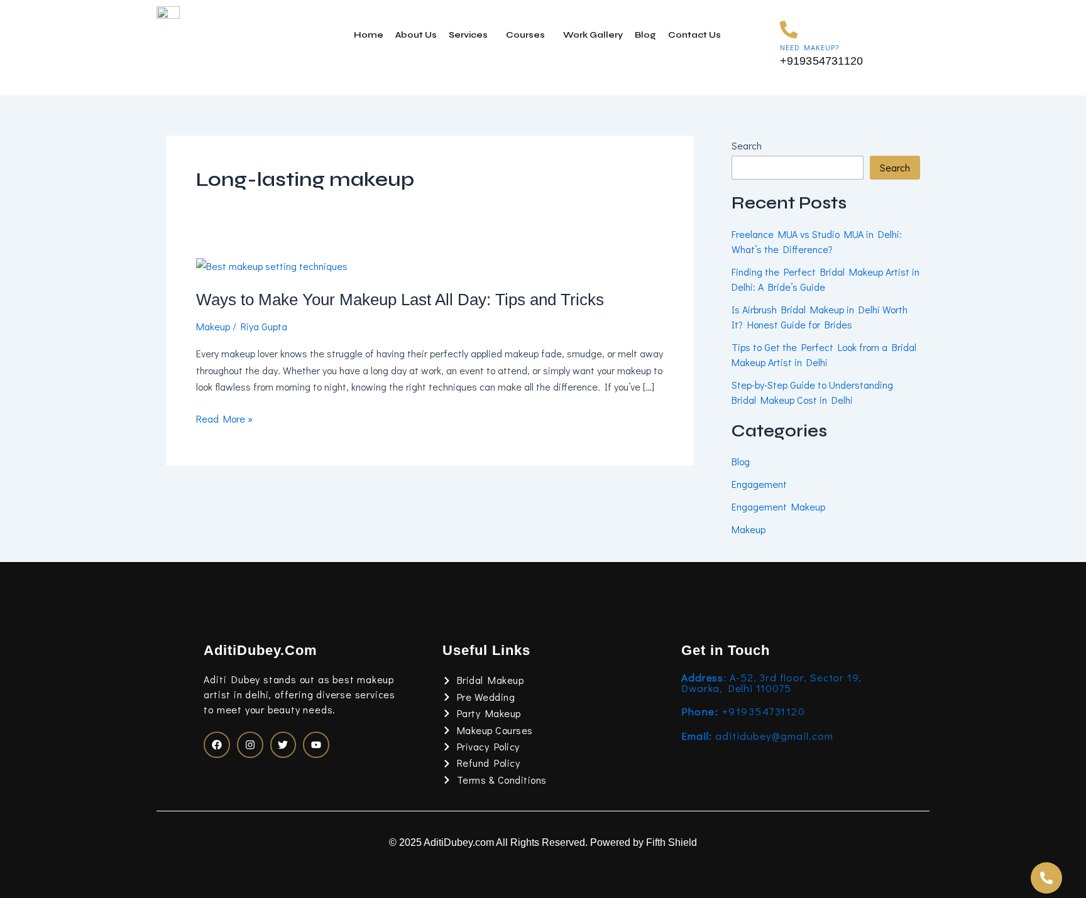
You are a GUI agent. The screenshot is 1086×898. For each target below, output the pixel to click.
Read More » (224, 419)
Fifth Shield (671, 842)
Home (368, 35)
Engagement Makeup (778, 506)
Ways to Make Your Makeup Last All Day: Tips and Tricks (400, 299)
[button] (471, 35)
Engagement (759, 483)
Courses (525, 35)
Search (747, 145)
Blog (645, 35)
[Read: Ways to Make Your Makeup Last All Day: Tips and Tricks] (272, 264)
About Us (416, 35)
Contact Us (694, 35)
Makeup (213, 326)
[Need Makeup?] (789, 29)
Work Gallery (593, 35)
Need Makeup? (809, 47)
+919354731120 (743, 711)
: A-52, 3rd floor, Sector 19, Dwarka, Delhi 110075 (771, 682)
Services (468, 35)
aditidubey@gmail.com (757, 735)
